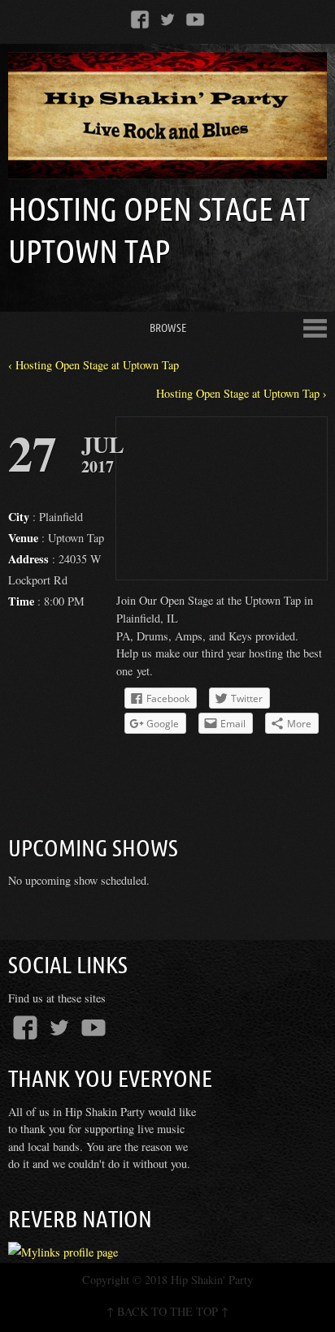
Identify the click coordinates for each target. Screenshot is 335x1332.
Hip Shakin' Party (212, 1279)
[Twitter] (167, 18)
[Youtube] (195, 18)
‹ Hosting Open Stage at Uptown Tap (93, 365)
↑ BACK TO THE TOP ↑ (167, 1311)
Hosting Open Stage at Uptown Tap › (241, 393)
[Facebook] (140, 18)
